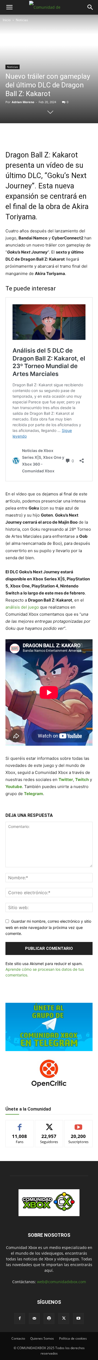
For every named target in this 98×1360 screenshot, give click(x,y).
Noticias (22, 20)
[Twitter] (40, 134)
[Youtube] (78, 1318)
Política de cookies (73, 1338)
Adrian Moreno (23, 102)
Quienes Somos (42, 1338)
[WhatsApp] (53, 134)
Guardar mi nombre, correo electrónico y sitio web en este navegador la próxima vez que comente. (48, 927)
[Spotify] (49, 1318)
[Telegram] (65, 134)
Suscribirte (78, 1124)
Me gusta (19, 1124)
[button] (9, 7)
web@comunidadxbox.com (61, 1281)
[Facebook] (28, 134)
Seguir (49, 1124)
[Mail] (34, 1318)
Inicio (7, 20)
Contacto (18, 1338)
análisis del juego (22, 607)
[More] (78, 134)
